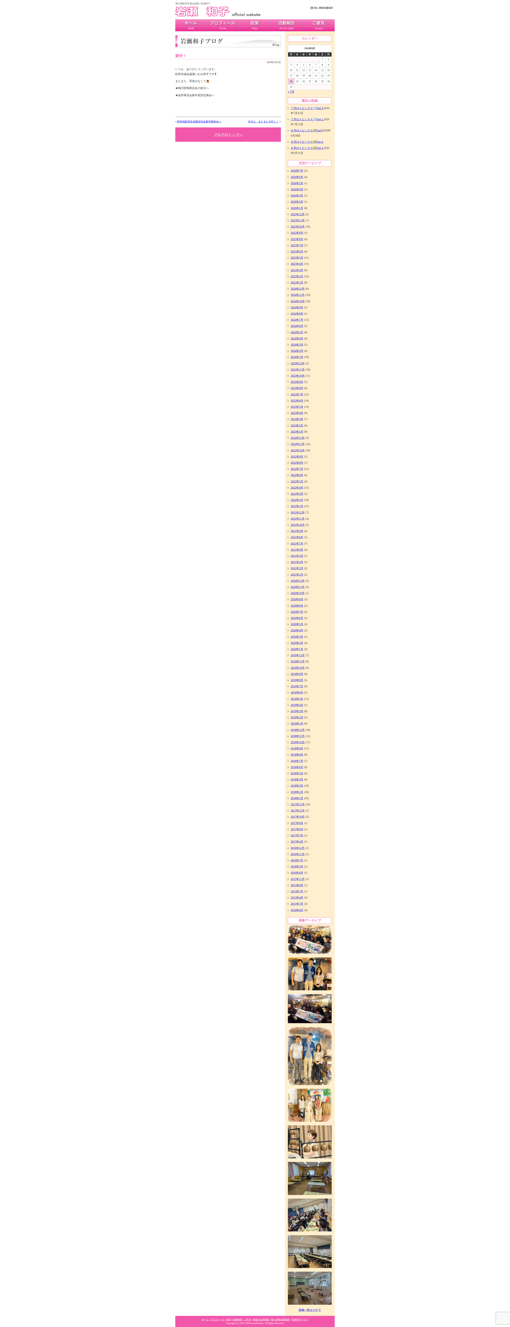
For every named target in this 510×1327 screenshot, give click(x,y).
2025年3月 (297, 270)
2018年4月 (297, 779)
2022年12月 (298, 437)
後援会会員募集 (261, 1319)
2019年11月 (298, 661)
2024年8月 (297, 313)
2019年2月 (297, 717)
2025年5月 (297, 257)
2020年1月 (297, 649)
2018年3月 (297, 785)
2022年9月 (297, 456)
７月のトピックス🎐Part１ (307, 119)
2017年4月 (297, 841)
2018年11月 (298, 736)
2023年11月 (298, 369)
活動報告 (287, 25)
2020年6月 (297, 618)
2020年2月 (297, 642)
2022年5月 (297, 481)
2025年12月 (298, 214)
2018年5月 (297, 773)
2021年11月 (298, 518)
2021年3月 (297, 568)
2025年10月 (298, 226)
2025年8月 (297, 239)
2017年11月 (298, 810)
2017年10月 (298, 816)
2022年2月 (297, 500)
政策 (255, 25)
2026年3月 (297, 195)
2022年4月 (297, 487)
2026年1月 (297, 208)
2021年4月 (297, 562)
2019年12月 (298, 655)
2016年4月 (297, 872)
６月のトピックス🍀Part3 (306, 130)
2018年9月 (297, 748)
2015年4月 (297, 897)
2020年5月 (297, 624)
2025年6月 (297, 251)
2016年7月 (297, 860)
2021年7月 (297, 543)
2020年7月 (297, 611)
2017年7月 (297, 835)
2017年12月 (298, 804)
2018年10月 (298, 742)
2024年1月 (297, 357)
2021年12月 (298, 512)
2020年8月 (297, 605)
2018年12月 (298, 730)
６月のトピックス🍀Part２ (307, 141)
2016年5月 (297, 866)
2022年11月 (298, 444)
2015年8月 (297, 885)
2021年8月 (297, 537)
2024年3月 (297, 344)
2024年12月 (298, 288)
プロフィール (223, 25)
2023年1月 (297, 431)
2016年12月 (298, 848)
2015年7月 (297, 891)
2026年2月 (297, 201)
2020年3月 (297, 636)
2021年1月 (297, 574)
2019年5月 (297, 698)
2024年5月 (297, 332)
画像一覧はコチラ (310, 1309)
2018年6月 (297, 767)
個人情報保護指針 (280, 1319)
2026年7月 (297, 170)
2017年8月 (297, 829)
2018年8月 (297, 754)
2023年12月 (298, 363)
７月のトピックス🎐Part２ (307, 108)
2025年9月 (297, 232)
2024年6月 (297, 326)
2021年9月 (297, 531)
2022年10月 (298, 450)
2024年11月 (298, 294)
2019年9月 (297, 674)
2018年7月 (297, 761)
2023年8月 (297, 388)
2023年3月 (297, 419)
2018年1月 (297, 798)
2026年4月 (297, 189)
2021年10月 (298, 524)
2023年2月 (297, 425)
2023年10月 (298, 375)
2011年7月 (297, 903)
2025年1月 (297, 282)
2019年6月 (297, 692)
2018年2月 (297, 792)
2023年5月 (297, 406)
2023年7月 (297, 394)
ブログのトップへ (228, 135)
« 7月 (291, 91)
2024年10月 (298, 301)
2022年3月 (297, 493)
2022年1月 (297, 506)
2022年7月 (297, 468)
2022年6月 (297, 475)
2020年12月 (298, 580)
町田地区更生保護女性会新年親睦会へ (199, 121)
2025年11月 (298, 220)
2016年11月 (298, 854)
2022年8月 (297, 462)
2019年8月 (297, 680)
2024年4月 (297, 338)
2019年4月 (297, 705)
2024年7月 (297, 319)
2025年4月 (297, 263)
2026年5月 (297, 183)
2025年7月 (297, 245)
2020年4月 (297, 630)
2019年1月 (297, 723)
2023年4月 (297, 413)
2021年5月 (297, 555)
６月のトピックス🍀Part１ (307, 148)
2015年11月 (298, 879)
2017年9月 (297, 823)
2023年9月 (297, 381)
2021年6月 (297, 549)
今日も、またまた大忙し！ (263, 121)
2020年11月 (298, 587)
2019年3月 (297, 711)
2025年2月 (297, 276)
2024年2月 (297, 350)
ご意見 (319, 25)
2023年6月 (297, 400)
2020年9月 (297, 599)
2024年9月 (297, 307)
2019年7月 (297, 686)
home (191, 25)
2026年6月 (297, 177)
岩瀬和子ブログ (300, 1319)
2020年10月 (298, 593)
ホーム (205, 1319)
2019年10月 (298, 667)
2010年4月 (297, 910)
